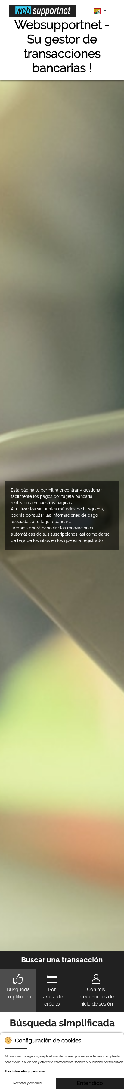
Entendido (90, 1083)
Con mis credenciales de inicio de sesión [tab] (96, 997)
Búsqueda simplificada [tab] (18, 993)
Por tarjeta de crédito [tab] (52, 997)
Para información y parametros (25, 1071)
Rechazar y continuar (27, 1083)
